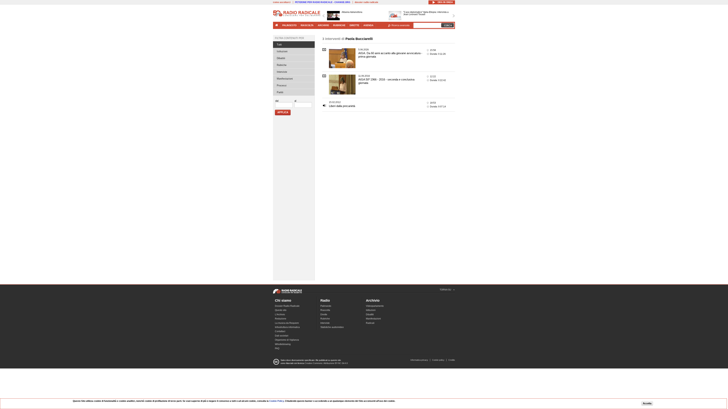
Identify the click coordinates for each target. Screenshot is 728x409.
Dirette (323, 314)
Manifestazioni (285, 78)
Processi (281, 85)
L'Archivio (280, 314)
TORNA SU (445, 289)
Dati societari (281, 335)
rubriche (339, 25)
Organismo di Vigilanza (287, 340)
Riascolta (325, 310)
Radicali (370, 323)
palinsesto (289, 25)
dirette (354, 25)
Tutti (279, 44)
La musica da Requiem (287, 323)
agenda (368, 25)
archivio (323, 25)
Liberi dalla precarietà (342, 106)
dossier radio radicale (366, 2)
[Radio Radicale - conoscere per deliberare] (287, 293)
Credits (451, 360)
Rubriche (281, 65)
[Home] (296, 16)
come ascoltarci (281, 2)
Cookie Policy (276, 401)
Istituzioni (282, 51)
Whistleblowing (283, 344)
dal (276, 101)
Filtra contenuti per (289, 38)
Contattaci (280, 331)
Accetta (647, 403)
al (295, 101)
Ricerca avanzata (400, 25)
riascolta (307, 25)
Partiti (280, 92)
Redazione (280, 318)
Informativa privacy (419, 360)
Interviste (282, 71)
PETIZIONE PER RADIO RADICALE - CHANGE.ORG (322, 2)
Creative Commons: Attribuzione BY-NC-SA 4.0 (326, 363)
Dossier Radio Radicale (287, 306)
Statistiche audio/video (332, 327)
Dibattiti (281, 58)
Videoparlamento (375, 306)
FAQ (277, 348)
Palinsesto (325, 306)
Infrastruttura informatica (287, 327)
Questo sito (280, 310)
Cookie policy (438, 360)
